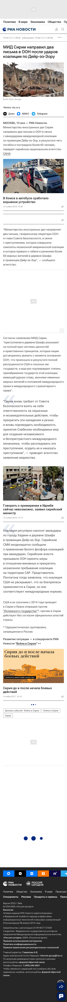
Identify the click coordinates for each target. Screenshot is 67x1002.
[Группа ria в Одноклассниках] (43, 873)
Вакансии (8, 910)
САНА (6, 153)
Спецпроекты (10, 896)
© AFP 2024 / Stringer (12, 99)
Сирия (8, 715)
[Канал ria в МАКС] (8, 873)
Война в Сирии (26, 643)
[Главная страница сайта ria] (18, 29)
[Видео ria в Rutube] (54, 873)
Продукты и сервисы (45, 896)
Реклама (26, 896)
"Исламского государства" (20, 611)
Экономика (36, 891)
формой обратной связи (32, 962)
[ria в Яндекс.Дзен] (20, 873)
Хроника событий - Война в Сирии (22, 710)
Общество (21, 891)
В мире (49, 891)
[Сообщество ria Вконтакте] (31, 873)
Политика (8, 891)
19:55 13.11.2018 (11, 38)
